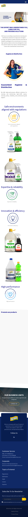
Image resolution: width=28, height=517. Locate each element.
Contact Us (14, 403)
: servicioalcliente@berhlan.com (13, 457)
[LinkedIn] (14, 437)
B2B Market (5, 476)
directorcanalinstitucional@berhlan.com (12, 465)
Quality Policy (14, 511)
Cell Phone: (5, 455)
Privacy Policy (14, 514)
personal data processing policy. (17, 502)
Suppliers (4, 484)
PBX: (3, 453)
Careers (4, 481)
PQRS (3, 479)
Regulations (5, 474)
